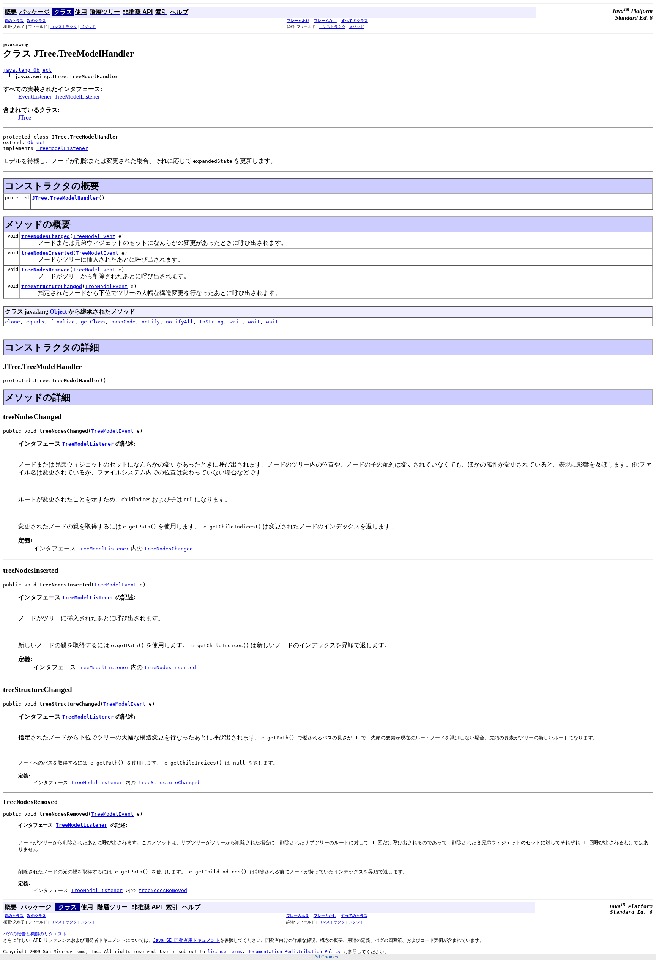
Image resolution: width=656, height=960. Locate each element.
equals (35, 322)
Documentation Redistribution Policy (294, 951)
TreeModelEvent (94, 236)
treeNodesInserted (47, 253)
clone (12, 322)
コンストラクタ (63, 27)
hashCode (123, 322)
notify (151, 322)
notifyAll (179, 322)
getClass (93, 322)
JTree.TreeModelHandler (65, 198)
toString (211, 322)
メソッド (88, 27)
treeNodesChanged (45, 236)
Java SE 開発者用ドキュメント (186, 940)
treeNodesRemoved (45, 270)
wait (236, 322)
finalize (62, 322)
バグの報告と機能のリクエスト (35, 933)
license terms (225, 951)
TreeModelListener (77, 96)
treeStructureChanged (51, 286)
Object (36, 142)
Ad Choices (326, 957)
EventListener (34, 96)
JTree (24, 117)
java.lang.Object (27, 70)
